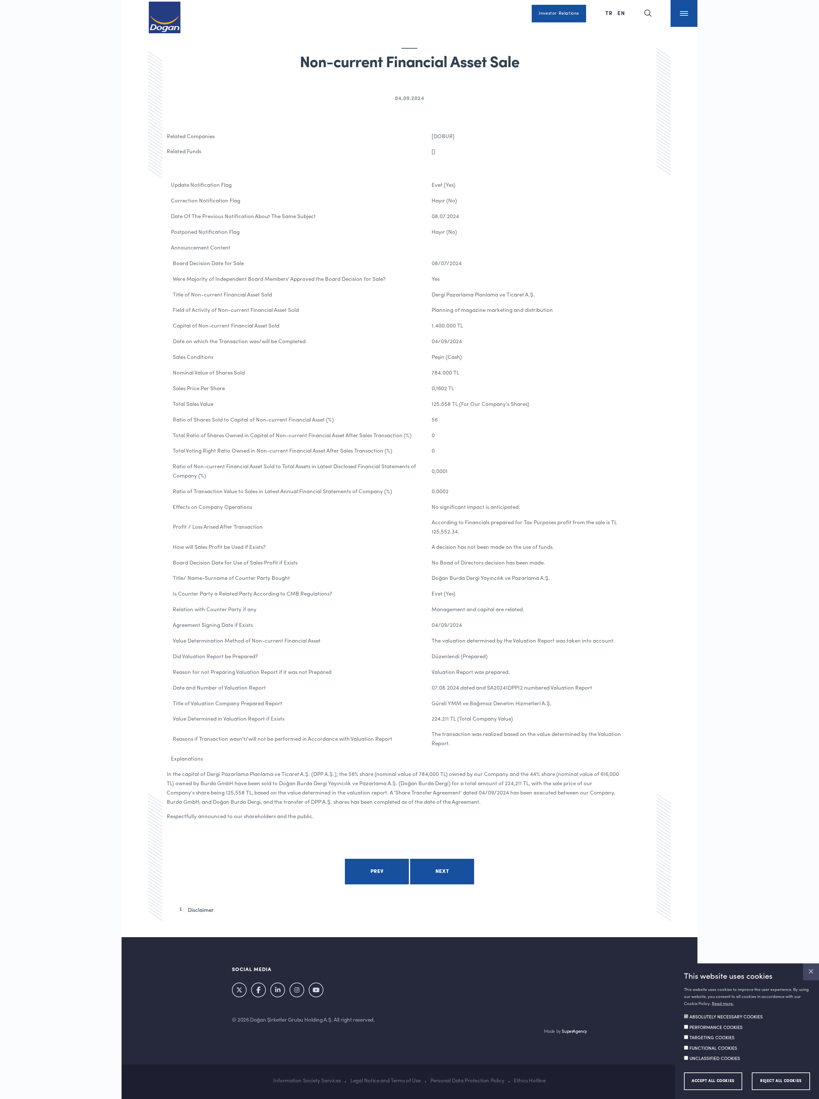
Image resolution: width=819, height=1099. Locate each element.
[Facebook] (258, 990)
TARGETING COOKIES (712, 1038)
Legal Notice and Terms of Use (385, 1081)
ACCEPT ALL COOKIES (713, 1081)
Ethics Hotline (529, 1081)
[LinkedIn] (277, 990)
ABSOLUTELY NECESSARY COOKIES (726, 1017)
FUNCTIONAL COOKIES (713, 1048)
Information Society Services (307, 1081)
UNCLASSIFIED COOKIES (714, 1059)
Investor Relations (559, 13)
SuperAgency (574, 1032)
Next (442, 871)
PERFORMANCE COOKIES (716, 1027)
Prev (376, 871)
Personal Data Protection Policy (467, 1081)
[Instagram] (297, 990)
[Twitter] (239, 990)
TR (609, 13)
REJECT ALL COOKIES (781, 1081)
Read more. (723, 1004)
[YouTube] (316, 990)
